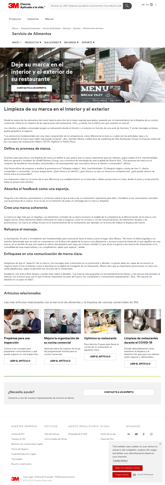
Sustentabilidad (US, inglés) (23, 454)
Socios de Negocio (19, 449)
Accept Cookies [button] (122, 475)
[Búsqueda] (127, 6)
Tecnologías (16, 459)
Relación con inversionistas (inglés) (27, 444)
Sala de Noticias (51, 434)
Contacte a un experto (31, 88)
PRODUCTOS (32, 42)
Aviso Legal (28, 477)
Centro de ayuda (108, 434)
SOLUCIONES (51, 42)
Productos (15, 19)
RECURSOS (70, 42)
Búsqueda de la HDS (77, 434)
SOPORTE (87, 42)
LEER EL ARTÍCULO (20, 361)
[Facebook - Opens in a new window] (143, 434)
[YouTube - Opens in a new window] (136, 434)
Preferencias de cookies (65, 477)
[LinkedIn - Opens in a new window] (128, 434)
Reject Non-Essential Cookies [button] (127, 468)
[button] (143, 474)
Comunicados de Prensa (55, 439)
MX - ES (145, 5)
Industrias (33, 19)
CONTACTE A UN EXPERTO (119, 392)
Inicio (15, 42)
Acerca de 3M (17, 434)
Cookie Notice (120, 461)
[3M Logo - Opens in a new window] (26, 5)
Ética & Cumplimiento (21, 464)
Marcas (49, 19)
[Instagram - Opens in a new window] (151, 434)
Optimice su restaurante (100, 338)
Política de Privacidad (44, 477)
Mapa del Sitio (107, 439)
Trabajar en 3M (18, 439)
